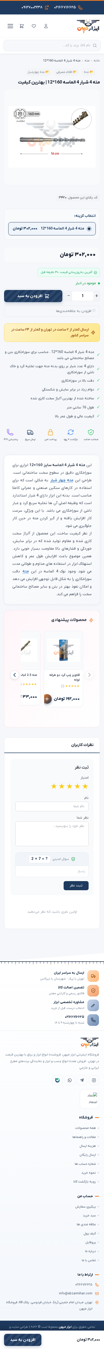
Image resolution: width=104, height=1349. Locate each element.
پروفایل (90, 1242)
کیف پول (90, 1233)
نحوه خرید (88, 1173)
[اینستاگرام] (94, 1080)
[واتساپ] (70, 1080)
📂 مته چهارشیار (38, 72)
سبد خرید (89, 1215)
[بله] (58, 1080)
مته (87, 60)
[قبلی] (89, 675)
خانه (97, 60)
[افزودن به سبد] (47, 699)
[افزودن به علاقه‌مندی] (50, 637)
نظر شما (83, 817)
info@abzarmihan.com (75, 1294)
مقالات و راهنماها (84, 1137)
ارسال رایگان (88, 1155)
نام (86, 798)
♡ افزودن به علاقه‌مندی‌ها (76, 311)
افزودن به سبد (29, 296)
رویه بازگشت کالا (84, 1181)
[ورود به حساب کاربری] (45, 26)
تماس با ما (89, 1260)
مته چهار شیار (61, 480)
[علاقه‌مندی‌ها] (33, 26)
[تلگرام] (82, 1080)
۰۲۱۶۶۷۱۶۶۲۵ (74, 1017)
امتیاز (85, 777)
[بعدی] (14, 675)
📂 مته (88, 72)
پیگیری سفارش (85, 1207)
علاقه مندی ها (86, 1224)
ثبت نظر (76, 885)
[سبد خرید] (21, 26)
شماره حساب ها (85, 1164)
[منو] (9, 26)
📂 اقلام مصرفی (66, 72)
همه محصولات (85, 1128)
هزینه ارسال (88, 1146)
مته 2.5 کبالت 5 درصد (22, 675)
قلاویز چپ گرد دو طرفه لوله (64, 677)
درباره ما (90, 1251)
